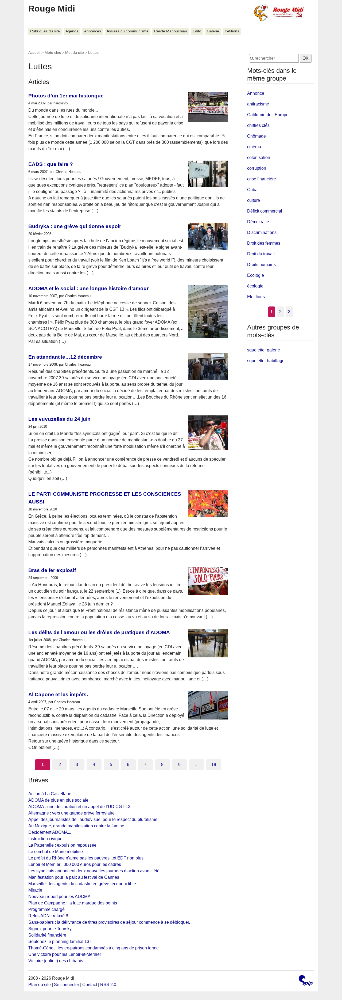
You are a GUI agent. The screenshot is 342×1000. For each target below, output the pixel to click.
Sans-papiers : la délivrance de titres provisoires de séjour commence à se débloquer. (109, 922)
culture (253, 200)
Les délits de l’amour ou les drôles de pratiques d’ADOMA (99, 632)
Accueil (34, 52)
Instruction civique (45, 838)
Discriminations (262, 232)
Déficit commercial (264, 211)
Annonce (255, 93)
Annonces (92, 31)
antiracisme (258, 104)
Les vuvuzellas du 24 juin (59, 419)
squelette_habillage (266, 360)
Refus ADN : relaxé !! (48, 916)
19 (213, 764)
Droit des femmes (263, 243)
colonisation (258, 157)
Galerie (213, 31)
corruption (256, 168)
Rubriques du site (45, 31)
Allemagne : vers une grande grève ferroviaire (71, 813)
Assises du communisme (128, 31)
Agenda (72, 31)
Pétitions (232, 31)
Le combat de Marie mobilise (55, 851)
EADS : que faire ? (50, 164)
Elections (256, 296)
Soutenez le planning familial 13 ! (59, 941)
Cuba (252, 189)
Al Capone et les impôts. (58, 694)
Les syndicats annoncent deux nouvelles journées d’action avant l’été (94, 871)
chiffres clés (258, 125)
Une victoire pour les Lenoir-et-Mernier (64, 954)
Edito (197, 31)
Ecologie (255, 275)
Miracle (35, 890)
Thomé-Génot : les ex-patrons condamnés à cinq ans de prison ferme (93, 948)
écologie (255, 286)
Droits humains (261, 264)
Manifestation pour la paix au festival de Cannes (73, 877)
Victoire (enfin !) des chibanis (55, 961)
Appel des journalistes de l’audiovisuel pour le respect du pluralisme (92, 819)
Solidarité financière (47, 935)
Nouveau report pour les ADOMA (59, 896)
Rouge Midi (51, 8)
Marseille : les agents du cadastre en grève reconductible (82, 883)
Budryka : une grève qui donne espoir (74, 226)
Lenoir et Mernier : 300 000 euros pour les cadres (74, 864)
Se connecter (66, 984)
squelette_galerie (263, 350)
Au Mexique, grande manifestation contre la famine (76, 826)
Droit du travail (261, 254)
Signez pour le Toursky (50, 928)
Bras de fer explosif (52, 570)
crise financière (261, 179)
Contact (89, 984)
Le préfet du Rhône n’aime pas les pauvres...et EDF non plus (85, 858)
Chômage (256, 136)
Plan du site (39, 984)
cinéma (254, 147)
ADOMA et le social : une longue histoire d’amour (88, 288)
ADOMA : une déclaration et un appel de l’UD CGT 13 (79, 806)
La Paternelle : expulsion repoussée (62, 845)
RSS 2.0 (108, 984)
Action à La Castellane (49, 793)
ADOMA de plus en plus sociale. (59, 800)
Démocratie (258, 221)
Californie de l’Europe (268, 114)
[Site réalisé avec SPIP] (306, 981)
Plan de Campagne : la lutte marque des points (72, 903)
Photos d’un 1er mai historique (66, 96)
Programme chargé (46, 909)
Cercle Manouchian (170, 31)
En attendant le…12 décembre (65, 357)
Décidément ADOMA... (49, 832)
